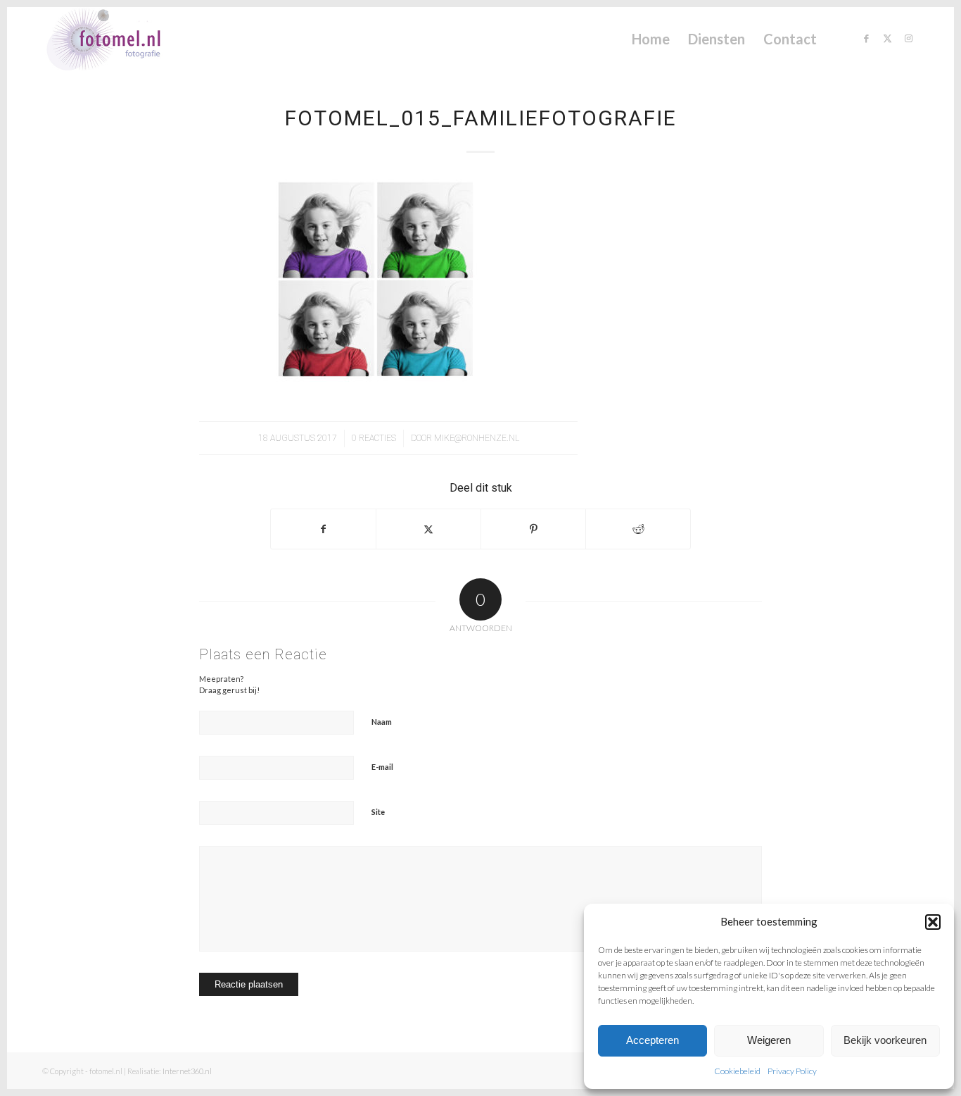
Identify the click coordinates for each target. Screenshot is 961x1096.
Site (378, 811)
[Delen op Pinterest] (533, 529)
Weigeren (769, 1040)
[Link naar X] (887, 38)
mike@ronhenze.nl (476, 438)
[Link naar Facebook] (866, 38)
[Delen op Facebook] (323, 529)
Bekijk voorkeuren (885, 1040)
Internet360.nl (187, 1071)
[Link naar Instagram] (908, 38)
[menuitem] (651, 38)
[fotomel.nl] (123, 38)
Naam (381, 721)
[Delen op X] (428, 529)
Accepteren (652, 1040)
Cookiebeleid (737, 1071)
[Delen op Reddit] (638, 529)
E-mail (382, 766)
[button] (933, 922)
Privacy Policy (792, 1071)
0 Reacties (374, 438)
